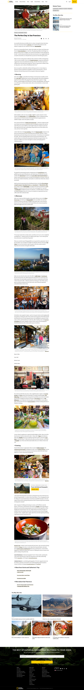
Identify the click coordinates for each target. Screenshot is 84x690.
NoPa (21, 395)
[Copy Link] (48, 38)
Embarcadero (23, 116)
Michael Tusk (17, 545)
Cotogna (37, 506)
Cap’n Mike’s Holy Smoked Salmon (39, 175)
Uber (30, 114)
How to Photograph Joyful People (24, 570)
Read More (47, 351)
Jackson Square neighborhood (23, 548)
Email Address (22, 654)
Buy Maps (30, 672)
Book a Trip (30, 671)
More (46, 1)
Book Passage (26, 186)
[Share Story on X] (43, 38)
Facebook (39, 564)
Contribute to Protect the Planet (46, 676)
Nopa (39, 436)
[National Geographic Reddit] (66, 668)
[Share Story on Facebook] (41, 38)
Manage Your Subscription (45, 672)
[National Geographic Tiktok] (64, 668)
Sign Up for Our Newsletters (46, 675)
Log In (70, 1)
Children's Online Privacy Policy (21, 672)
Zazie (21, 76)
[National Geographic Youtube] (60, 668)
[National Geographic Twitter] (58, 668)
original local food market (20, 449)
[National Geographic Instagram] (55, 668)
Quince (20, 547)
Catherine (29, 44)
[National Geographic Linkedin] (62, 668)
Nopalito (21, 437)
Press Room (31, 683)
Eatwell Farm (41, 172)
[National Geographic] (10, 1)
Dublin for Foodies (20, 572)
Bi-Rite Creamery (40, 447)
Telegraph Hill (29, 199)
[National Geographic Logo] (20, 688)
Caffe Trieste (37, 276)
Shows (43, 1)
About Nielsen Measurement (21, 675)
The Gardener (45, 183)
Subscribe (43, 668)
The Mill (17, 440)
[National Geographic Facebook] (57, 668)
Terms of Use (18, 668)
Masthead (30, 681)
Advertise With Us (31, 684)
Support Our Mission (32, 680)
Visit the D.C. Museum (32, 676)
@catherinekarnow (31, 564)
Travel (28, 1)
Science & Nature (37, 1)
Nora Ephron (37, 398)
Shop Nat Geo (31, 675)
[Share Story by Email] (46, 38)
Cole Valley (18, 78)
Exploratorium (32, 116)
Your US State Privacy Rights (21, 671)
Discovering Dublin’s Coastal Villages (23, 575)
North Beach (44, 276)
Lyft (33, 114)
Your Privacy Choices (19, 676)
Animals (16, 1)
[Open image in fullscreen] (48, 88)
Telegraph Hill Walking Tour (23, 586)
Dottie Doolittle (31, 401)
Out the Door (18, 189)
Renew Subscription (44, 671)
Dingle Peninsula (34, 60)
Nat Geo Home (31, 668)
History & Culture (22, 1)
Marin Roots (22, 175)
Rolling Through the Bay (31, 122)
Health (32, 1)
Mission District (41, 449)
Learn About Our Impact (32, 679)
